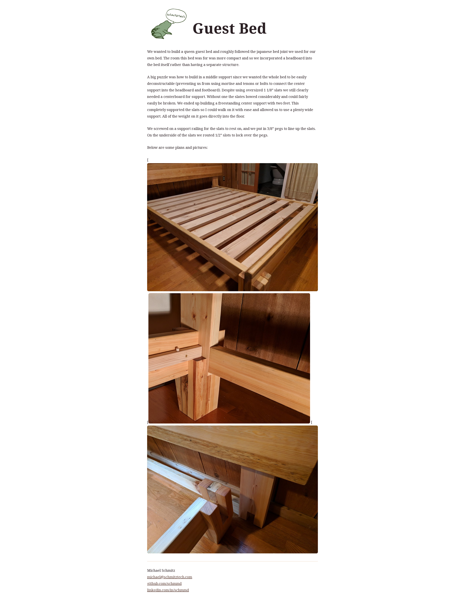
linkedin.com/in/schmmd (168, 590)
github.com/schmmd (164, 583)
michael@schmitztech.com (169, 576)
